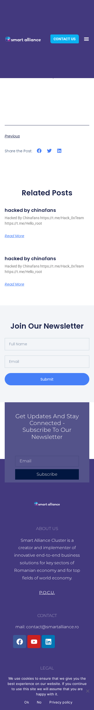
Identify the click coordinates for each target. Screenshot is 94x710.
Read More (14, 236)
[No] (87, 691)
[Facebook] (19, 641)
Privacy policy (60, 702)
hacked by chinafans (30, 210)
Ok (26, 702)
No (39, 702)
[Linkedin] (48, 641)
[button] (86, 39)
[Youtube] (33, 641)
